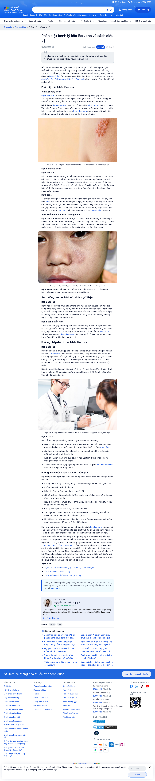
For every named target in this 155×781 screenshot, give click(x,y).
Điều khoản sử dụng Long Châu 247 (14, 755)
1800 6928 (146, 2)
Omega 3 (33, 15)
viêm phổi (104, 331)
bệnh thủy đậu (80, 111)
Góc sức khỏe (20, 27)
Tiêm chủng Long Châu (43, 709)
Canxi (25, 15)
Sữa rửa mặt (82, 15)
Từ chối (137, 775)
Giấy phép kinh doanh (13, 694)
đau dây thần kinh (105, 464)
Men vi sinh (93, 15)
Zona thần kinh (60, 105)
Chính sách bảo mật (12, 717)
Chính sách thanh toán (13, 721)
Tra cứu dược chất (70, 694)
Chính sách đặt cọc (11, 702)
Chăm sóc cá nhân (41, 698)
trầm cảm (104, 447)
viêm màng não (67, 334)
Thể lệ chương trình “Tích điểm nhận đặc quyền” (14, 748)
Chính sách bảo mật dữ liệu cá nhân (16, 730)
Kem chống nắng (55, 15)
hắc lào (52, 624)
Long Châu (54, 76)
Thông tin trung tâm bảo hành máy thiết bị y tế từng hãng (16, 742)
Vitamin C (119, 15)
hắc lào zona (96, 527)
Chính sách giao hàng (12, 713)
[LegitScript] (105, 733)
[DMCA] (105, 727)
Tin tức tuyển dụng (71, 713)
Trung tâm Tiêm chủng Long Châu (57, 545)
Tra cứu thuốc (68, 690)
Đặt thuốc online (40, 705)
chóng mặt (96, 210)
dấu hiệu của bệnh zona (52, 79)
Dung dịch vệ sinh (107, 15)
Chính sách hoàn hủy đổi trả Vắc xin (15, 736)
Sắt (45, 15)
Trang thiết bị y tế (41, 702)
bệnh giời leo (93, 105)
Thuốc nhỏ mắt (70, 15)
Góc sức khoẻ (69, 686)
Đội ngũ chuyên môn (71, 709)
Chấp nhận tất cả (137, 768)
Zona (60, 624)
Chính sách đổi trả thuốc (13, 709)
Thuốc (36, 694)
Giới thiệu (7, 686)
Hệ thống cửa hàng (11, 690)
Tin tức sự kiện (69, 717)
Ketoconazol (55, 353)
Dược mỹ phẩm (40, 690)
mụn (48, 201)
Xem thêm (55, 588)
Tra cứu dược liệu (70, 698)
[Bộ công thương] (99, 721)
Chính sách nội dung (12, 705)
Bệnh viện (67, 705)
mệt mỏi (61, 210)
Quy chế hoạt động (11, 698)
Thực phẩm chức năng (43, 686)
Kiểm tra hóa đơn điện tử (13, 725)
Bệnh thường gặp (70, 702)
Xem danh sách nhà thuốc (136, 674)
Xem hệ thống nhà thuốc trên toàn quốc (36, 674)
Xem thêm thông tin (51, 618)
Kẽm (40, 15)
